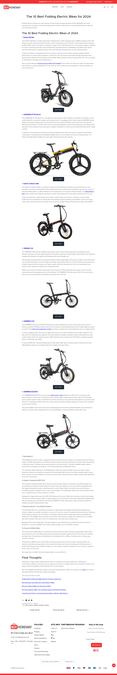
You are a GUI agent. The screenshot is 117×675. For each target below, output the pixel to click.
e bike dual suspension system (41, 329)
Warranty (36, 648)
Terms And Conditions (40, 641)
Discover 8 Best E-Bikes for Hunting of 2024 (36, 586)
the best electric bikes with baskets (49, 63)
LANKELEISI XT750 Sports (32, 114)
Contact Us (54, 628)
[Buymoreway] (12, 7)
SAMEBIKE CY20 (28, 321)
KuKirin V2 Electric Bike (31, 183)
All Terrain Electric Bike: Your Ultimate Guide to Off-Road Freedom (44, 590)
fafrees (27, 605)
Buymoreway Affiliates (67, 628)
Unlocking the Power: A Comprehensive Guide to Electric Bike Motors (45, 593)
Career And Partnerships (41, 651)
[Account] (104, 7)
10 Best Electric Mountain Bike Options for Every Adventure (41, 579)
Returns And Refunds (40, 638)
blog (83, 569)
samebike (41, 605)
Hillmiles (53, 641)
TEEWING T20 (28, 248)
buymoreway (19, 668)
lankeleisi (35, 605)
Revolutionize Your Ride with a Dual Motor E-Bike (38, 582)
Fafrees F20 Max (28, 37)
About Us (53, 631)
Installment (37, 628)
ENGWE (55, 7)
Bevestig (96, 645)
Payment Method (39, 635)
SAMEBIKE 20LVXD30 (30, 391)
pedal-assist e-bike (56, 395)
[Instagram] (97, 650)
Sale (62, 7)
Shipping (36, 631)
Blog (52, 635)
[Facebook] (94, 650)
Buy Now (58, 109)
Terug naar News (58, 610)
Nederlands (108, 3)
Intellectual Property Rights (42, 654)
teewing (47, 605)
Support (69, 7)
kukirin (31, 605)
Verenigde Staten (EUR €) (50, 661)
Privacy (36, 645)
